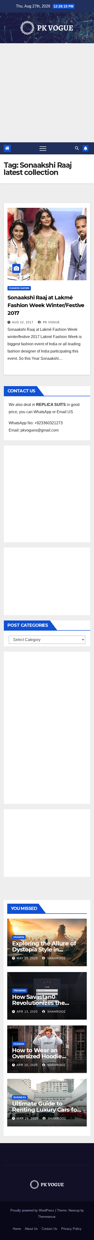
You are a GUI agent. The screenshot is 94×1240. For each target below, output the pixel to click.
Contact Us (49, 1229)
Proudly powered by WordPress (32, 1210)
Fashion (18, 937)
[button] (77, 148)
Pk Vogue (51, 322)
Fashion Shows (19, 288)
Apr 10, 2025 (27, 1065)
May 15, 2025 (27, 958)
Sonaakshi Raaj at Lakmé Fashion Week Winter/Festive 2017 (45, 305)
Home (17, 1229)
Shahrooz (56, 958)
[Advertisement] (47, 93)
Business (19, 1097)
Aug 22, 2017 (23, 322)
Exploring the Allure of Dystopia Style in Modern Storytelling (44, 949)
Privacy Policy (71, 1229)
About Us (31, 1229)
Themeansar (46, 1216)
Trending (19, 990)
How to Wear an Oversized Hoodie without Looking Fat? (42, 1056)
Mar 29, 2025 (27, 1118)
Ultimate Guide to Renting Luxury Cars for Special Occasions (45, 1109)
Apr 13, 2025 (27, 1011)
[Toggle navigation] (42, 148)
